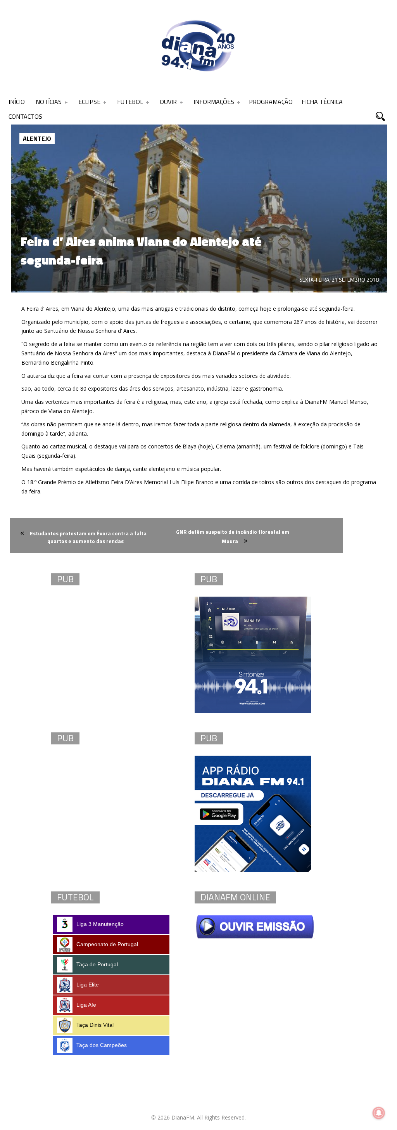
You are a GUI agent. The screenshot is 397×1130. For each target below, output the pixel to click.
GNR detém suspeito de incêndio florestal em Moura (232, 536)
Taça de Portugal (97, 964)
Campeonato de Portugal (107, 944)
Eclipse (89, 101)
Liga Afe (86, 1005)
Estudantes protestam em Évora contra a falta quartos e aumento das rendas (88, 537)
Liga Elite (87, 984)
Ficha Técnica (322, 101)
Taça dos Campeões (101, 1045)
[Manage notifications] (379, 1113)
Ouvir (168, 101)
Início (17, 101)
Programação (271, 101)
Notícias (49, 101)
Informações (213, 101)
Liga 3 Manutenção (100, 924)
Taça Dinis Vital (95, 1025)
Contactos (25, 116)
